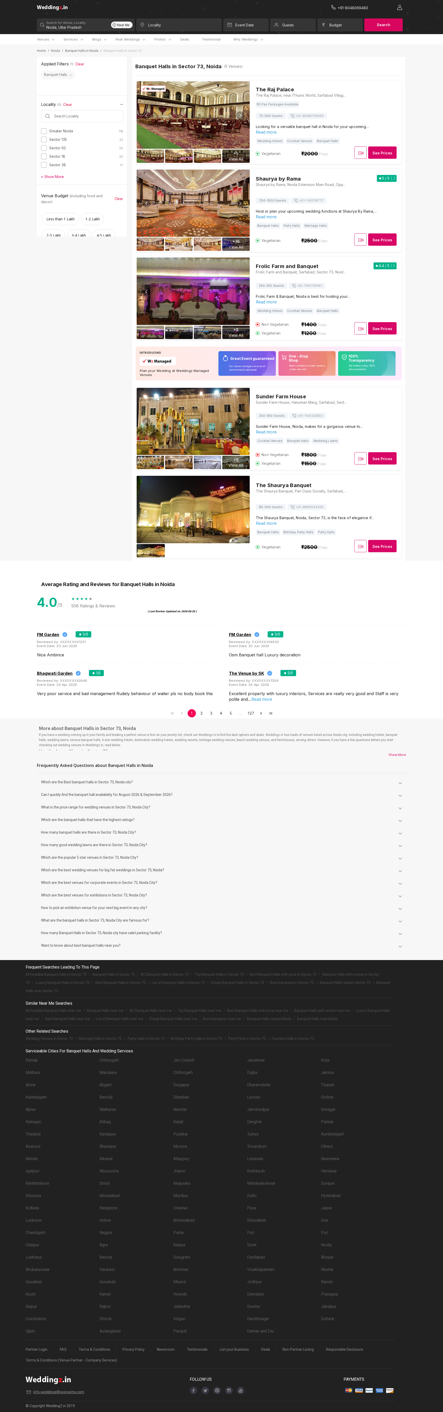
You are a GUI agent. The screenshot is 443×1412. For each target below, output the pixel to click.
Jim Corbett (183, 1060)
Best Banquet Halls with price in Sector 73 (283, 974)
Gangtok (254, 1121)
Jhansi (179, 1171)
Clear (79, 64)
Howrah (180, 1294)
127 (251, 713)
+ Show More (52, 176)
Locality (154, 25)
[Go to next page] (261, 713)
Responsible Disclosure (344, 1349)
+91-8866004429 (310, 507)
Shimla (105, 1318)
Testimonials (197, 1349)
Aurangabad (109, 1331)
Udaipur (32, 1244)
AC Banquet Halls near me (150, 1011)
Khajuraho (181, 1183)
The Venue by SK (246, 673)
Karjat (178, 1121)
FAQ (63, 1349)
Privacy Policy (134, 1349)
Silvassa (33, 1195)
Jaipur (326, 1208)
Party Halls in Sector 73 (146, 1038)
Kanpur (179, 1244)
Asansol (33, 1146)
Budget (335, 25)
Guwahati (34, 1281)
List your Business (234, 1349)
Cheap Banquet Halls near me (173, 1019)
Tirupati (327, 1084)
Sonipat (328, 1183)
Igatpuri (32, 1171)
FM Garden (48, 634)
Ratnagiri (33, 1121)
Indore (105, 1220)
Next (240, 115)
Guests (288, 25)
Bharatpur (107, 1146)
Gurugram (181, 1257)
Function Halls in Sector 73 (293, 1038)
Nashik (327, 1269)
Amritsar (180, 1269)
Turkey (253, 1134)
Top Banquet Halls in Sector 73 (219, 974)
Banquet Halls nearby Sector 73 (345, 983)
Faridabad (256, 1257)
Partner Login (36, 1349)
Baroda (105, 1257)
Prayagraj (329, 1294)
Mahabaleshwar (261, 1183)
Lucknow (34, 1220)
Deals (184, 39)
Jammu (327, 1072)
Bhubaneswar (38, 1269)
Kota (325, 1060)
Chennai (180, 1208)
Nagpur (105, 1232)
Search (383, 25)
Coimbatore (36, 1318)
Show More (397, 754)
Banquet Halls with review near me (322, 1011)
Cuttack (327, 1318)
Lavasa (253, 1097)
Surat (251, 1244)
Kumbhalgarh (332, 1134)
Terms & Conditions (94, 1349)
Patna (178, 1232)
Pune (251, 1208)
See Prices (382, 153)
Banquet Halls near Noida (317, 1019)
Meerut (179, 1281)
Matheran (107, 1109)
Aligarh (105, 1084)
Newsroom (166, 1349)
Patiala (327, 1121)
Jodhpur (254, 1281)
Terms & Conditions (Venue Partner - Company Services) (71, 1360)
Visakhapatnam (260, 1269)
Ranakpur (107, 1134)
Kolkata (32, 1208)
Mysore (180, 1146)
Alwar (31, 1084)
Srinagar (328, 1109)
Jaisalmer (256, 1060)
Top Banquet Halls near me (199, 1011)
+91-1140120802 (310, 416)
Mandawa (108, 1072)
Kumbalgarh (36, 1097)
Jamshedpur (258, 1109)
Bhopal (327, 1257)
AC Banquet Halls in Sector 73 (165, 974)
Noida (55, 50)
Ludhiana (34, 1257)
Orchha (327, 1097)
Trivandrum (257, 1146)
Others (327, 1146)
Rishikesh (256, 1171)
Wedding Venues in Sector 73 (49, 1038)
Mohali (32, 1158)
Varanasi (107, 1269)
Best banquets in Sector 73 (292, 983)
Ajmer (31, 1109)
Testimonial (211, 39)
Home (41, 50)
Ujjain (30, 1331)
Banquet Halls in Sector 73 (114, 974)
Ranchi (327, 1281)
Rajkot (104, 1306)
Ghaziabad (256, 1220)
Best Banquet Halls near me (67, 1019)
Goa (324, 1220)
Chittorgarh (109, 1060)
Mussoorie (109, 1171)
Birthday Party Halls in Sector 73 (196, 1038)
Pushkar (180, 1134)
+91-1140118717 (311, 200)
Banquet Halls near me (105, 1011)
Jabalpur (328, 1306)
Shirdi (104, 1183)
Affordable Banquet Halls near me (53, 1011)
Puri (250, 1232)
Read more (266, 132)
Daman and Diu (260, 1331)
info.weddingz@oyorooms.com (58, 1392)
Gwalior (253, 1306)
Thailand (33, 1134)
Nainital (180, 1109)
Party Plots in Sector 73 (247, 1038)
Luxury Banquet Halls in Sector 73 (62, 983)
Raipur (31, 1306)
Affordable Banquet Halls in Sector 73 (56, 974)
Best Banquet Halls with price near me (257, 1011)
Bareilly (106, 1097)
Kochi (31, 1294)
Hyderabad (330, 1195)
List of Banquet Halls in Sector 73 (178, 983)
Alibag (105, 1121)
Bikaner (106, 1158)
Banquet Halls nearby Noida (269, 1019)
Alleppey (181, 1158)
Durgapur (181, 1084)
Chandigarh (35, 1232)
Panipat (180, 1331)
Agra (103, 1244)
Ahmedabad (184, 1220)
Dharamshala (258, 1084)
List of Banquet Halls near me (119, 1019)
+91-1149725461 (309, 286)
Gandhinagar (258, 1318)
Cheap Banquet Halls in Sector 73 (237, 983)
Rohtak (32, 1060)
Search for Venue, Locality (66, 23)
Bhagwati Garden (55, 673)
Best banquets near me (222, 1019)
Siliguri (179, 1318)
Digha (252, 1072)
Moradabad (109, 1195)
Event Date (244, 25)
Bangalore (108, 1208)
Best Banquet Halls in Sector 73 (120, 983)
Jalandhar (181, 1306)
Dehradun (255, 1294)
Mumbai (180, 1195)
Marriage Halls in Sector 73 (100, 1038)
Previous (146, 115)
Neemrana (330, 1158)
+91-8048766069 (310, 116)
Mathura (33, 1072)
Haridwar (329, 1171)
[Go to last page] (271, 713)
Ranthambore (37, 1183)
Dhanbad (181, 1097)
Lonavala (255, 1158)
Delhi (251, 1195)
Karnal (104, 1294)
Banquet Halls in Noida (81, 50)
